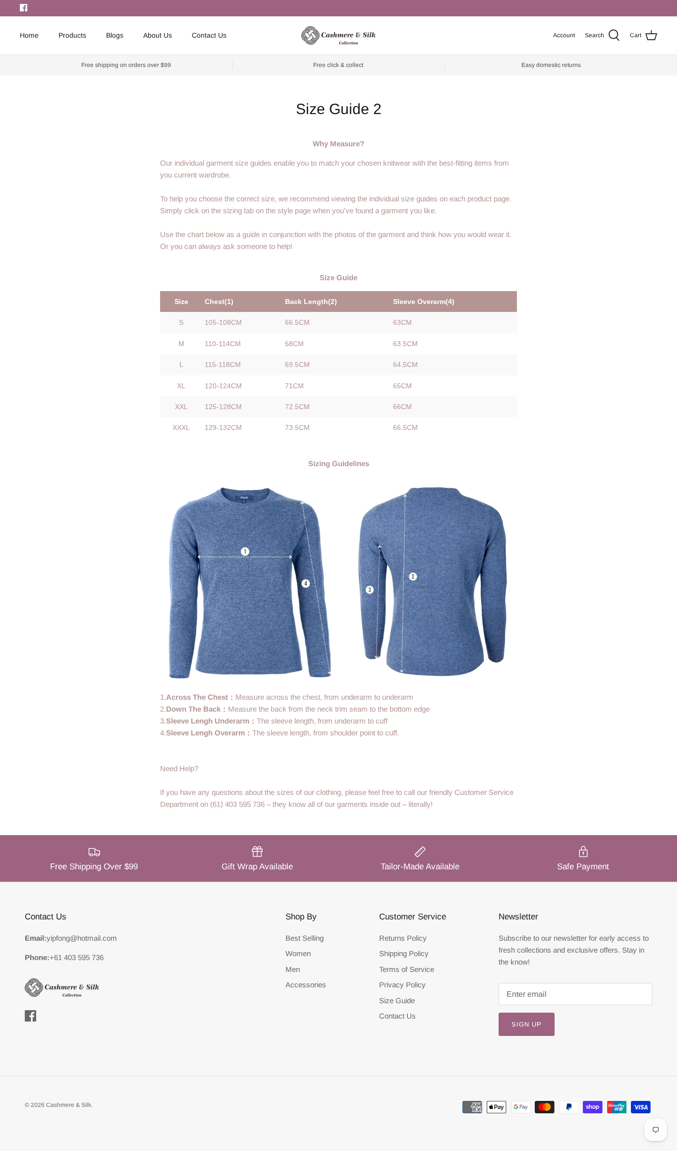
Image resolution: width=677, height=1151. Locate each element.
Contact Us (209, 35)
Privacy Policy (402, 984)
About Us (157, 35)
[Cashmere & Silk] (338, 35)
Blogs (114, 35)
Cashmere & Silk (68, 1104)
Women (298, 953)
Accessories (305, 984)
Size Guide (397, 1000)
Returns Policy (403, 938)
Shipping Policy (404, 953)
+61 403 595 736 (77, 957)
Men (292, 969)
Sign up (526, 1024)
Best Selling (304, 938)
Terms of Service (406, 969)
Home (29, 35)
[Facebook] (23, 7)
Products (72, 35)
